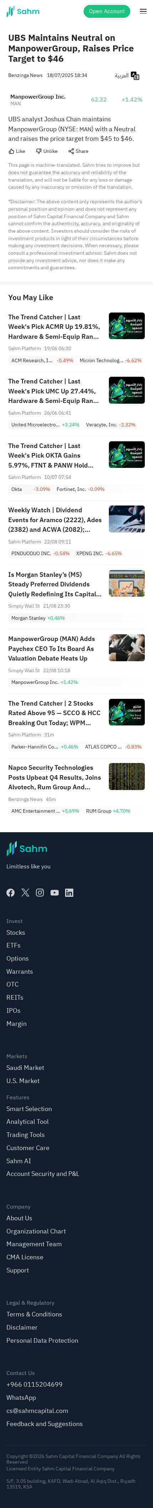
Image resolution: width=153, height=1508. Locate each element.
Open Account (107, 11)
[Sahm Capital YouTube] (55, 893)
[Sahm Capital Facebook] (10, 893)
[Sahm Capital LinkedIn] (69, 893)
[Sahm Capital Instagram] (40, 893)
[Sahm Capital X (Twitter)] (25, 893)
